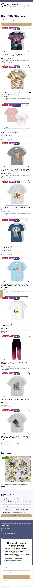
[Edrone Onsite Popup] (16, 294)
